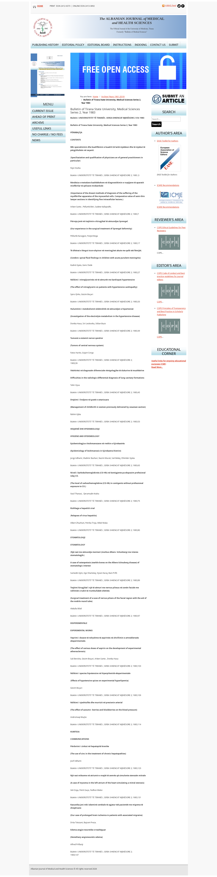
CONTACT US (158, 45)
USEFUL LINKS (41, 128)
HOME (40, 6)
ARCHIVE (38, 122)
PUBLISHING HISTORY (45, 45)
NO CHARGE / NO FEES (47, 134)
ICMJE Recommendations (168, 185)
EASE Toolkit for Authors (167, 141)
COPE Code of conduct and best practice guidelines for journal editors (171, 276)
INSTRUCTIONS (122, 45)
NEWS (36, 140)
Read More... (157, 367)
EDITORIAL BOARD (99, 45)
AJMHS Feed (170, 5)
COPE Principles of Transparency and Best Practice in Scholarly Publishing (171, 311)
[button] (176, 71)
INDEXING (141, 45)
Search (156, 124)
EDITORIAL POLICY (73, 45)
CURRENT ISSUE (43, 111)
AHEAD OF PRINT (43, 117)
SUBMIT (173, 45)
